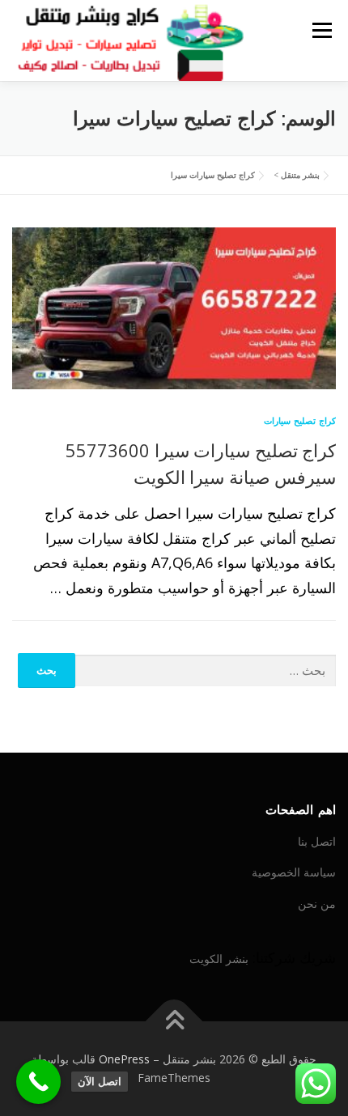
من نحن (317, 903)
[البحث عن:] (206, 671)
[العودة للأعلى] (174, 1021)
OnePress (124, 1059)
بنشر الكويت (218, 958)
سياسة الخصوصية (294, 872)
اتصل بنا (317, 841)
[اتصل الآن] (38, 1081)
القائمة (322, 30)
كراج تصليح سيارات (300, 420)
